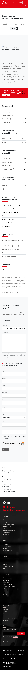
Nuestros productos (11, 11)
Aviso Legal (9, 650)
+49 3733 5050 (8, 470)
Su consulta (5, 332)
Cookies (14, 654)
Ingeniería (5, 548)
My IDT (20, 2)
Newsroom (6, 609)
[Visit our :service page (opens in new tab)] (12, 659)
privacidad (15, 636)
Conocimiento (7, 606)
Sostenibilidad (6, 580)
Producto (4, 325)
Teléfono (4, 428)
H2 (4, 560)
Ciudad (4, 407)
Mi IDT (5, 594)
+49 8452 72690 (8, 479)
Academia (5, 544)
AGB (4, 650)
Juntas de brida (7, 568)
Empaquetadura (7, 522)
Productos (6, 516)
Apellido (4, 385)
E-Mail (3, 421)
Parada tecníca (7, 546)
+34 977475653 (8, 489)
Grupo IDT (5, 578)
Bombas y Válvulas (8, 566)
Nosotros (6, 574)
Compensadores (7, 528)
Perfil (4, 598)
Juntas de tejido (7, 526)
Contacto (5, 588)
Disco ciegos (6, 532)
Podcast (5, 616)
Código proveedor (7, 584)
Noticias (5, 611)
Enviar (5, 449)
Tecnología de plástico (9, 524)
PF (3, 600)
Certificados (6, 582)
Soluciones (6, 556)
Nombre (4, 378)
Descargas (6, 620)
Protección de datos (19, 650)
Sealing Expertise (7, 550)
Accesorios (6, 534)
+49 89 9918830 (8, 484)
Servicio (5, 540)
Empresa (4, 371)
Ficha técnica (9, 270)
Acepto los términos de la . (15, 437)
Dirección (4, 392)
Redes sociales (7, 654)
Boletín (5, 614)
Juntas (19, 11)
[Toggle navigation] (25, 3)
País (3, 414)
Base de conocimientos (9, 586)
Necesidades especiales (9, 530)
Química (5, 564)
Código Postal (5, 399)
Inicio (3, 11)
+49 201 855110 (8, 475)
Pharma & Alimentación (9, 562)
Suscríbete (21, 633)
